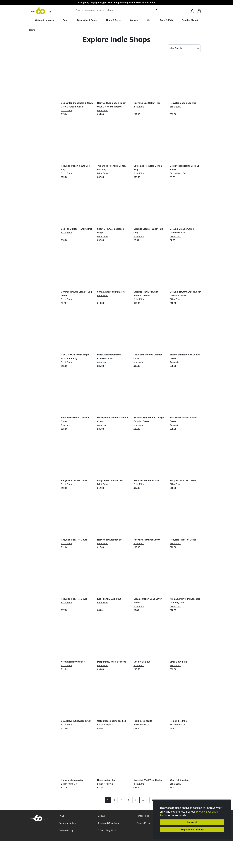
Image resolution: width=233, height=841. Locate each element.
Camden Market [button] (190, 20)
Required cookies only (192, 829)
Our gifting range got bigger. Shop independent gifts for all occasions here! (116, 2)
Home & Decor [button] (113, 20)
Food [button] (65, 20)
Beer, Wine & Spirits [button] (87, 20)
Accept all (192, 822)
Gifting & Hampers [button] (44, 20)
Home (32, 30)
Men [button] (149, 20)
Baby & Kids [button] (166, 20)
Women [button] (134, 20)
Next (144, 800)
